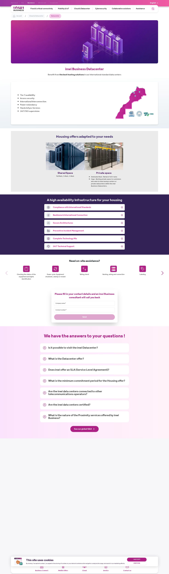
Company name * (61, 303)
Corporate (54, 3)
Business (31, 3)
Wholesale (42, 3)
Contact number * (61, 310)
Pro (22, 3)
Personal (14, 3)
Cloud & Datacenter (36, 16)
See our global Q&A (83, 429)
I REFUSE (136, 563)
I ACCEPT (136, 559)
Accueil (19, 16)
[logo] (18, 8)
